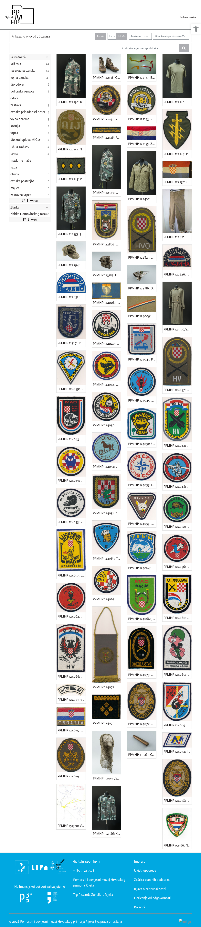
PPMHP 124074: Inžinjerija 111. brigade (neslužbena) (178, 751)
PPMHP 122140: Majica (178, 102)
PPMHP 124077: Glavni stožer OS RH (142, 723)
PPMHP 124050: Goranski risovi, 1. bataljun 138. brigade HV (107, 425)
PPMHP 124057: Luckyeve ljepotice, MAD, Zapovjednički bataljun (72, 575)
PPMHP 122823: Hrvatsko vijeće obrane (142, 257)
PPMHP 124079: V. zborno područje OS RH (72, 776)
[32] (35, 200)
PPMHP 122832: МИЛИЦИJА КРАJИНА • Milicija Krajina (72, 297)
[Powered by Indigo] (185, 921)
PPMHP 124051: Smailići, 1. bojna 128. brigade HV (142, 443)
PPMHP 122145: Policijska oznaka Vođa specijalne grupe (72, 179)
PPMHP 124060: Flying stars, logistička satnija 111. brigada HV (178, 617)
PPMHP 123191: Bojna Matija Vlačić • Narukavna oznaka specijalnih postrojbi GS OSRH (72, 343)
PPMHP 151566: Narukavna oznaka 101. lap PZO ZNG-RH (178, 845)
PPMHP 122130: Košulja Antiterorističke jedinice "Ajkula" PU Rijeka (72, 102)
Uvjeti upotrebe (145, 870)
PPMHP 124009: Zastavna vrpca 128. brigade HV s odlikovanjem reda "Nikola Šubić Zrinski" (142, 316)
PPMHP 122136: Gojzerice (107, 77)
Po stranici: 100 (139, 36)
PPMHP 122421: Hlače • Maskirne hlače (178, 237)
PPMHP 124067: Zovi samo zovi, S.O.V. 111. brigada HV (107, 599)
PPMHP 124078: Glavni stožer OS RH (178, 800)
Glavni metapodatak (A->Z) (170, 36)
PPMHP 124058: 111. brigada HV (107, 513)
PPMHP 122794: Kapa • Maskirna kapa (72, 265)
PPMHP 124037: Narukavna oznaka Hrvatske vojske (178, 389)
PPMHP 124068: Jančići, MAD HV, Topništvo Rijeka (142, 618)
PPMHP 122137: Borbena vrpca (142, 77)
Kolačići (139, 907)
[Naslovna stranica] (18, 14)
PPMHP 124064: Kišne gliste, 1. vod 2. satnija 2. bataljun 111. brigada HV (142, 568)
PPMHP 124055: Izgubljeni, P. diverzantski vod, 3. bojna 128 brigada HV (142, 484)
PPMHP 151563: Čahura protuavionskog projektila (142, 754)
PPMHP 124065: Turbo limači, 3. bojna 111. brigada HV (178, 674)
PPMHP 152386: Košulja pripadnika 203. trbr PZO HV (107, 833)
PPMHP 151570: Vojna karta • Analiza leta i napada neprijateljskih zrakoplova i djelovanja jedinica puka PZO (72, 825)
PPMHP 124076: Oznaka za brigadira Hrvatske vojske (107, 723)
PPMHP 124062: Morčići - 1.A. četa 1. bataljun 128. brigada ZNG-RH (72, 616)
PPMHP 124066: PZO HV (72, 676)
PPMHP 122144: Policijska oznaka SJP (178, 154)
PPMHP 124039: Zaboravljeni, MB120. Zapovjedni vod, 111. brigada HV (72, 388)
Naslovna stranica (188, 17)
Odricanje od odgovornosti (152, 898)
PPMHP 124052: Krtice (178, 526)
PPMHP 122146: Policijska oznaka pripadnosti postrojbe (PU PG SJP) (107, 137)
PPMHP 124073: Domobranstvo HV (142, 674)
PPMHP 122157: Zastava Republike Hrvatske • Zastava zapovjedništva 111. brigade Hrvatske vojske (178, 181)
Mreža (121, 36)
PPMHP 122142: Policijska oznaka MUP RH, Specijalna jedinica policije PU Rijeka (107, 119)
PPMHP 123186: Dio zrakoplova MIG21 (142, 288)
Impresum (141, 861)
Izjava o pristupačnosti (150, 889)
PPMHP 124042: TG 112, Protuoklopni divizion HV (178, 445)
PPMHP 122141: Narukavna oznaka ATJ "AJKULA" (72, 149)
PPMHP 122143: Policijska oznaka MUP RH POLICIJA (142, 119)
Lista (112, 36)
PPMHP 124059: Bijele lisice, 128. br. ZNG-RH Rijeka (142, 523)
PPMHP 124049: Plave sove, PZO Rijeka (72, 480)
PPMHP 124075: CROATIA (72, 730)
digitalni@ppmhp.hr (86, 861)
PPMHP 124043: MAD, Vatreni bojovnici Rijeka (72, 439)
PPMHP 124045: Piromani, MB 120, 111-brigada (142, 400)
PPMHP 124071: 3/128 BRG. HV (72, 699)
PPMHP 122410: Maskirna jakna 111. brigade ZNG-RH (142, 199)
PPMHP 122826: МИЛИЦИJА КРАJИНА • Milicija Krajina (178, 274)
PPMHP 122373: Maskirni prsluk (107, 192)
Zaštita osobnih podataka (152, 879)
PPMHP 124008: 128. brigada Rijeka (107, 302)
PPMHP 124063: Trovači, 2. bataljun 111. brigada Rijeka (107, 558)
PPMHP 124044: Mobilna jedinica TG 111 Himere (107, 384)
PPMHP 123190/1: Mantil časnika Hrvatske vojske (178, 329)
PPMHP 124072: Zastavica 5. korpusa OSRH (107, 687)
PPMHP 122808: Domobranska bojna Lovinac (107, 244)
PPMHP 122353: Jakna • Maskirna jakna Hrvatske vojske (72, 234)
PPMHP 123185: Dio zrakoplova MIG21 (107, 275)
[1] (35, 219)
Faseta (100, 36)
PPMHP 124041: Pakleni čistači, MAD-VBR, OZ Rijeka (142, 359)
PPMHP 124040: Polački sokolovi (107, 343)
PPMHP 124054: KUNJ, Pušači (107, 466)
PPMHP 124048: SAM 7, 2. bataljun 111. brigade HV (178, 486)
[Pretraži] (184, 48)
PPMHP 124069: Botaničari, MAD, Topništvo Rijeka (178, 725)
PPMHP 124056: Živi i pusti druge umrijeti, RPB (178, 566)
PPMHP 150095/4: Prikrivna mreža (107, 778)
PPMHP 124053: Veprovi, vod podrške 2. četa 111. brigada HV (72, 522)
